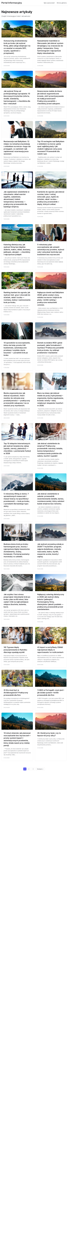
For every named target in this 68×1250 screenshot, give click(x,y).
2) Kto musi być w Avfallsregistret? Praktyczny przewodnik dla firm (16, 692)
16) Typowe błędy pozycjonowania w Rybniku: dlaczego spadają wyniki (15, 649)
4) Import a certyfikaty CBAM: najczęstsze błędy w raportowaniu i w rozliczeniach (50, 649)
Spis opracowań (49, 3)
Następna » (40, 769)
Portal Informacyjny (11, 3)
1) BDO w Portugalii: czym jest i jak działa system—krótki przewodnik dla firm (50, 692)
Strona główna (62, 3)
